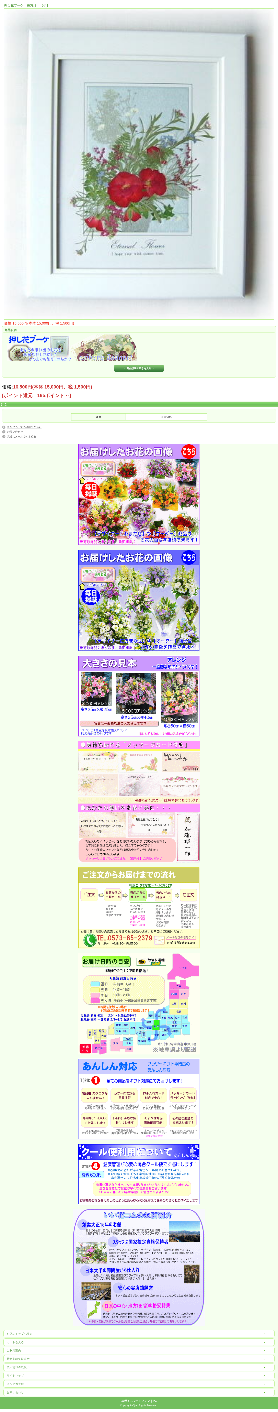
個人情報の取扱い (18, 1367)
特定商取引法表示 (18, 1358)
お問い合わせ (15, 431)
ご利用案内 (14, 1350)
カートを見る (15, 1342)
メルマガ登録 (15, 1384)
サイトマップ (15, 1375)
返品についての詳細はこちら (24, 427)
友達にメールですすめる (21, 436)
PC (155, 1400)
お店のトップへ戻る (19, 1333)
